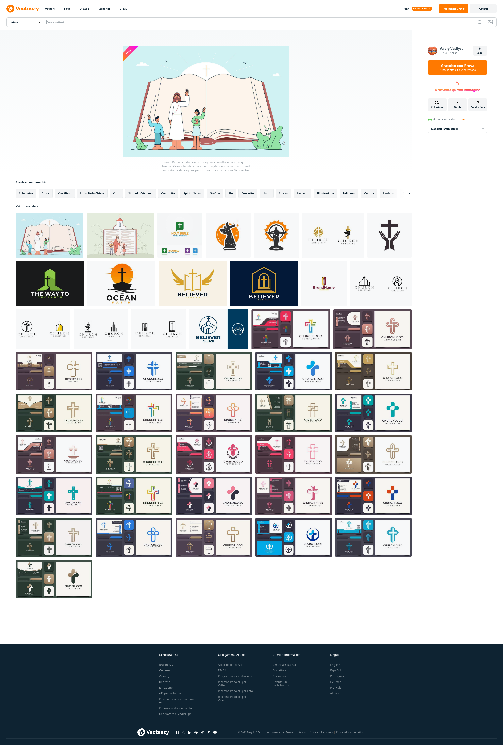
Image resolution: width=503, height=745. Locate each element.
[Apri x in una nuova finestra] (208, 732)
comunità (168, 193)
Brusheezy (166, 665)
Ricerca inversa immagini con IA (178, 700)
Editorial (104, 9)
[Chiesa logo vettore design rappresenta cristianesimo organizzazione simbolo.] (54, 579)
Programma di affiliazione (235, 676)
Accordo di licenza (230, 665)
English (335, 665)
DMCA (222, 670)
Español (335, 670)
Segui (480, 53)
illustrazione (325, 193)
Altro (333, 693)
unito (266, 193)
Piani (406, 8)
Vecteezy (165, 670)
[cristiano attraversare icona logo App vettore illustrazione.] (293, 413)
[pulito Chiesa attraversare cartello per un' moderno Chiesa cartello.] (54, 413)
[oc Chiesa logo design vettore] (324, 283)
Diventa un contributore (281, 683)
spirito (283, 193)
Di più (123, 9)
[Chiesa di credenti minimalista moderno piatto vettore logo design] (218, 329)
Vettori (50, 9)
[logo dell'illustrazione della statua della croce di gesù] (228, 235)
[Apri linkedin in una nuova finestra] (189, 732)
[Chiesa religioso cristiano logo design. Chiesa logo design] (333, 235)
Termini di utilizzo (296, 732)
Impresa (164, 682)
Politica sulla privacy (321, 732)
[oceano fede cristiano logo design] (121, 283)
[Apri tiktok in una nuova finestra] (202, 732)
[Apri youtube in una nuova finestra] (215, 732)
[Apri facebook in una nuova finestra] (177, 732)
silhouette (26, 193)
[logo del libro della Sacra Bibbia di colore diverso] (179, 235)
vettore (369, 193)
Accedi (483, 8)
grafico (215, 193)
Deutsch (335, 682)
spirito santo (192, 193)
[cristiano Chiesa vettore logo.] (293, 454)
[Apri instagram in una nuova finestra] (183, 732)
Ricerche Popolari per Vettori (232, 683)
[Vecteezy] (22, 9)
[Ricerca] (480, 22)
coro (116, 193)
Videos (84, 9)
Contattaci (279, 670)
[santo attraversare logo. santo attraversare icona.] (290, 329)
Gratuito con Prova (458, 67)
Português (337, 676)
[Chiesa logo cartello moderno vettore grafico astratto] (134, 371)
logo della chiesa (92, 193)
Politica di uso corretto (349, 732)
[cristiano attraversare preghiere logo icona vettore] (54, 537)
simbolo (388, 193)
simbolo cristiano (140, 193)
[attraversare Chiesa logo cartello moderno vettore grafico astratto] (373, 454)
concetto (248, 193)
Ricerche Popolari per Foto (235, 691)
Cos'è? (461, 119)
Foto (67, 9)
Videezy (164, 676)
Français (335, 687)
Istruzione (166, 687)
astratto (302, 193)
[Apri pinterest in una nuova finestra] (196, 732)
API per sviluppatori (172, 693)
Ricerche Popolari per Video (232, 698)
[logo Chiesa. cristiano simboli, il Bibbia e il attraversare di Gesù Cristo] (134, 454)
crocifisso (65, 193)
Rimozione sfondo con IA (175, 708)
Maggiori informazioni (444, 128)
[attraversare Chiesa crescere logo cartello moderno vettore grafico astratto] (373, 413)
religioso (349, 193)
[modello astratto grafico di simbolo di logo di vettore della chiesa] (293, 537)
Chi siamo (279, 676)
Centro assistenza (284, 665)
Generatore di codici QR (175, 714)
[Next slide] (405, 193)
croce (45, 193)
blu (230, 193)
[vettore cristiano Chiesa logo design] (50, 283)
